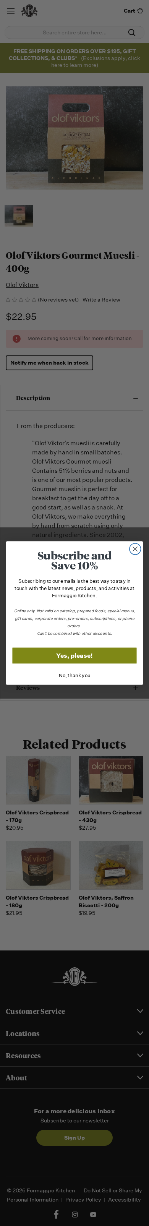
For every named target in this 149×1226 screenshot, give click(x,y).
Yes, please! (74, 655)
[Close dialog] (135, 549)
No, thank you (74, 675)
